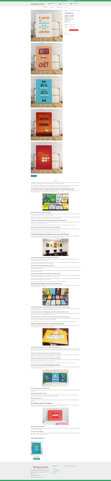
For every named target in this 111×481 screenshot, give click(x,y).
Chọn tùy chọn (36, 458)
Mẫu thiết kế (66, 24)
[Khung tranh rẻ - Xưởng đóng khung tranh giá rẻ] (37, 3)
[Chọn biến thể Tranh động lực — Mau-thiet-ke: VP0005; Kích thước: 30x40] (47, 157)
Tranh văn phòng (70, 34)
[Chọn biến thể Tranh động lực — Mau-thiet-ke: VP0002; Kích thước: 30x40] (47, 59)
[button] (77, 0)
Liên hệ (54, 473)
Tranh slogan (36, 456)
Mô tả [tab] (55, 180)
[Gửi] (73, 0)
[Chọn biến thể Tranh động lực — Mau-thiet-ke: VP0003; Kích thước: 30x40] (47, 92)
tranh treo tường (72, 10)
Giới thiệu (54, 468)
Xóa (79, 23)
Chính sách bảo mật (56, 471)
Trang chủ (66, 10)
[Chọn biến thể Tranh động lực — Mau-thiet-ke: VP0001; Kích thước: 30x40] (47, 26)
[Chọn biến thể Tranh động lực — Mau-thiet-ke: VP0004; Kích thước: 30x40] (47, 124)
